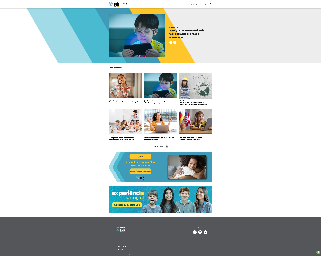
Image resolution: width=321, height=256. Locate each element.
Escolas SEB (205, 4)
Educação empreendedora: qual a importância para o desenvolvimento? (189, 34)
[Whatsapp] (318, 252)
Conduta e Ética (176, 254)
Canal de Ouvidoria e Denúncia (195, 254)
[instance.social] (195, 232)
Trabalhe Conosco (122, 246)
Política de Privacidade (158, 254)
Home (186, 4)
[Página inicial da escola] (120, 229)
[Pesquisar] (211, 4)
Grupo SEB (120, 249)
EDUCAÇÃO (171, 27)
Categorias (194, 4)
